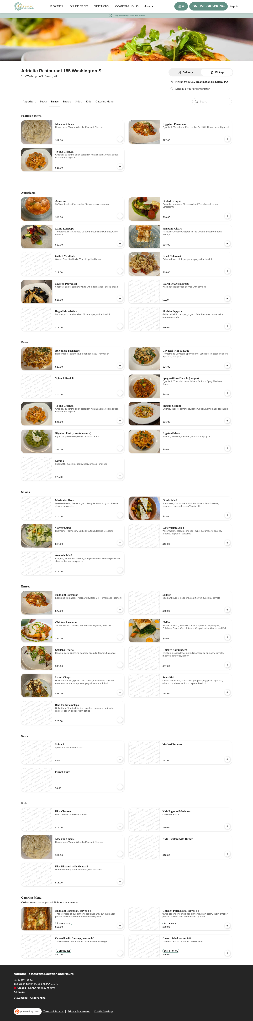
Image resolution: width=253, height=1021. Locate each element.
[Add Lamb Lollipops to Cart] (120, 243)
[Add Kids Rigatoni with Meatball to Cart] (120, 881)
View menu (21, 997)
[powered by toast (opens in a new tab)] (27, 1011)
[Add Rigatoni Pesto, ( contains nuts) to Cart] (120, 448)
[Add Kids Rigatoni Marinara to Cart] (227, 826)
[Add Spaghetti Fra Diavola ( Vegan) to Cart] (227, 393)
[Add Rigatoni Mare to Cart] (227, 448)
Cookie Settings (103, 1011)
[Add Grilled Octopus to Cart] (227, 216)
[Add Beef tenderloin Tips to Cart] (120, 720)
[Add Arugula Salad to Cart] (120, 570)
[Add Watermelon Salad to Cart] (227, 542)
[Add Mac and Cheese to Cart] (120, 139)
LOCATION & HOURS (126, 6)
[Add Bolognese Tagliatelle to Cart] (120, 365)
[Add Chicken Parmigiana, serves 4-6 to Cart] (227, 925)
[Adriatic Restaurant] (24, 6)
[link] (29, 101)
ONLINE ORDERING (208, 6)
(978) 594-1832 (23, 979)
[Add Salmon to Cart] (227, 609)
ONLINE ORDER (79, 6)
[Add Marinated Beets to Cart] (120, 515)
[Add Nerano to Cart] (120, 475)
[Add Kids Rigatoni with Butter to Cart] (227, 854)
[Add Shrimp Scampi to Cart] (227, 420)
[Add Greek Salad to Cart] (227, 515)
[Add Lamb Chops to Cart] (120, 692)
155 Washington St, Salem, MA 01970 (36, 983)
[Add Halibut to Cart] (227, 637)
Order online (38, 997)
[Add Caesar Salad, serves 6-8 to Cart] (227, 953)
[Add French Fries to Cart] (120, 787)
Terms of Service (53, 1011)
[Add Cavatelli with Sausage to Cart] (227, 365)
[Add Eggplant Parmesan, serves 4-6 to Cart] (120, 925)
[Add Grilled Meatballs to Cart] (120, 271)
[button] (149, 6)
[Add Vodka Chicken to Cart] (120, 166)
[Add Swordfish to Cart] (227, 692)
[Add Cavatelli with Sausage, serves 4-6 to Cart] (120, 953)
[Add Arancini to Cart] (120, 216)
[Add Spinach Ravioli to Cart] (120, 393)
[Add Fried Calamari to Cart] (227, 271)
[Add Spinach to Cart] (120, 759)
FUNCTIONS (101, 6)
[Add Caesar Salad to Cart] (120, 542)
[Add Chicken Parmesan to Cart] (120, 637)
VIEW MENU (57, 6)
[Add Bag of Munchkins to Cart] (120, 326)
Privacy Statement (79, 1011)
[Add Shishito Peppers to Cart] (227, 326)
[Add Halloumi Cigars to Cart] (227, 243)
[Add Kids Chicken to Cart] (120, 826)
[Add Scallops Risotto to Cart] (120, 665)
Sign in (234, 6)
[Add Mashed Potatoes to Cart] (227, 759)
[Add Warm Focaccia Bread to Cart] (227, 298)
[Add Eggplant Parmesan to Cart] (227, 139)
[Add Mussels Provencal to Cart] (120, 298)
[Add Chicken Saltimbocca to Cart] (227, 665)
